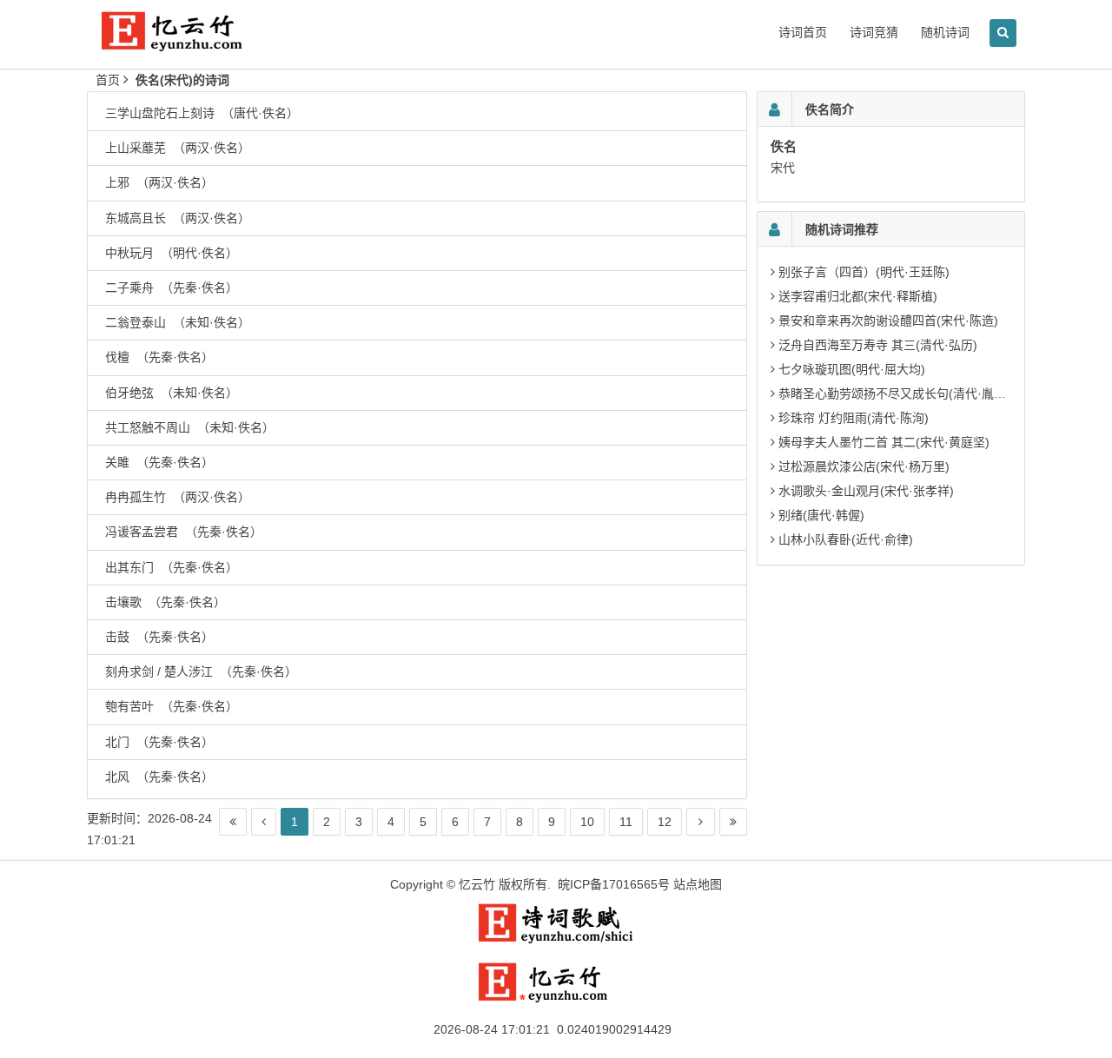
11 (625, 822)
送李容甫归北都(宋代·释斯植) (857, 296)
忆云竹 (477, 884)
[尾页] (733, 822)
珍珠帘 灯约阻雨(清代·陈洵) (853, 418)
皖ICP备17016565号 (614, 884)
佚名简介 (829, 109)
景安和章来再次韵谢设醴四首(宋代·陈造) (888, 320)
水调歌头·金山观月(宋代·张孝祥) (866, 491)
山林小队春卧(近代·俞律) (845, 539)
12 (665, 822)
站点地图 (697, 884)
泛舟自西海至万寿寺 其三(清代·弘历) (877, 345)
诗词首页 (802, 32)
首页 (108, 80)
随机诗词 (945, 32)
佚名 (784, 146)
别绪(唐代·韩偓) (821, 515)
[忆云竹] (191, 44)
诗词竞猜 (874, 32)
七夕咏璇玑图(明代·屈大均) (851, 369)
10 (587, 822)
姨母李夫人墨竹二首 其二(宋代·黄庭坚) (884, 442)
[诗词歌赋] (556, 940)
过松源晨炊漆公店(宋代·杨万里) (864, 466)
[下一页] (700, 822)
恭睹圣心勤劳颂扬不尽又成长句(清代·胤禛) (894, 393)
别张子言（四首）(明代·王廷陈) (864, 272)
